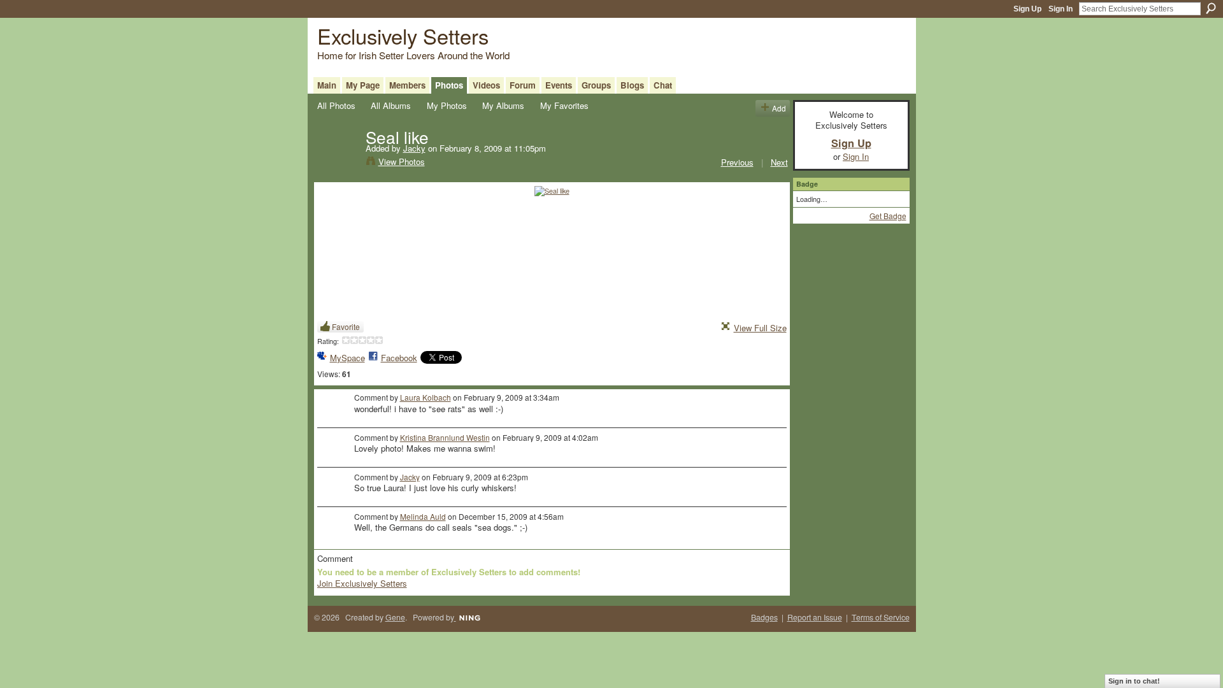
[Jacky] (337, 163)
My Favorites (564, 105)
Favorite (346, 326)
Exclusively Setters (403, 35)
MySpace (347, 358)
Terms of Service (881, 617)
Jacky (414, 148)
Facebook (399, 358)
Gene (395, 617)
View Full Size (760, 328)
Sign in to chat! (1134, 681)
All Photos (336, 105)
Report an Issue (814, 617)
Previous (737, 162)
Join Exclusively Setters (362, 583)
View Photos (401, 161)
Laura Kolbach (425, 397)
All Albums (391, 105)
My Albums (503, 105)
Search (1211, 8)
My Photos (447, 105)
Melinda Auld (423, 516)
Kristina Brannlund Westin (445, 437)
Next (779, 162)
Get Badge (887, 215)
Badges (764, 617)
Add (779, 108)
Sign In (1060, 8)
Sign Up (1027, 8)
